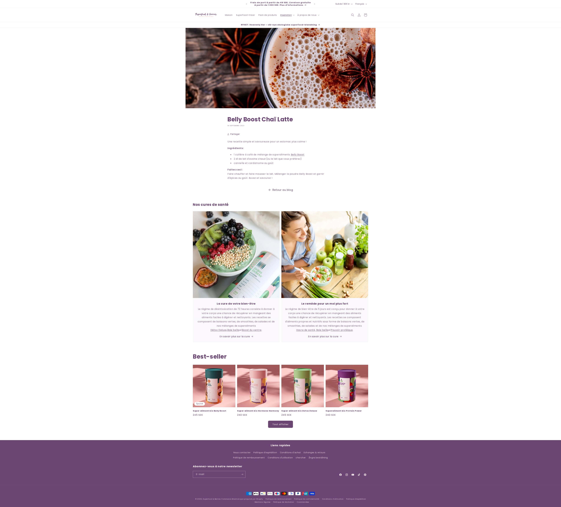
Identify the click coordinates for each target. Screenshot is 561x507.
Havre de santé (305, 330)
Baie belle (233, 330)
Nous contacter (242, 452)
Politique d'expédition (265, 452)
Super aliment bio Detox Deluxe (299, 411)
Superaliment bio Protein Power (344, 411)
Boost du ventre (252, 330)
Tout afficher (280, 424)
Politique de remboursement (249, 457)
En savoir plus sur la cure (235, 336)
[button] (287, 15)
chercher (301, 457)
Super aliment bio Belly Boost (209, 411)
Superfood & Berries (212, 499)
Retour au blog (282, 190)
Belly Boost (297, 154)
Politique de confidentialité (306, 499)
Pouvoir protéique (342, 330)
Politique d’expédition (356, 499)
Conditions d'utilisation (280, 457)
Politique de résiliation (283, 502)
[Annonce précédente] (246, 4)
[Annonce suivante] (314, 4)
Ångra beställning (318, 457)
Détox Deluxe (219, 330)
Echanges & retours (314, 452)
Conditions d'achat (290, 452)
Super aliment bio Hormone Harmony (258, 411)
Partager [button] (235, 134)
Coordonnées (303, 502)
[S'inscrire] (242, 474)
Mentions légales (263, 502)
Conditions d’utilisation (333, 499)
